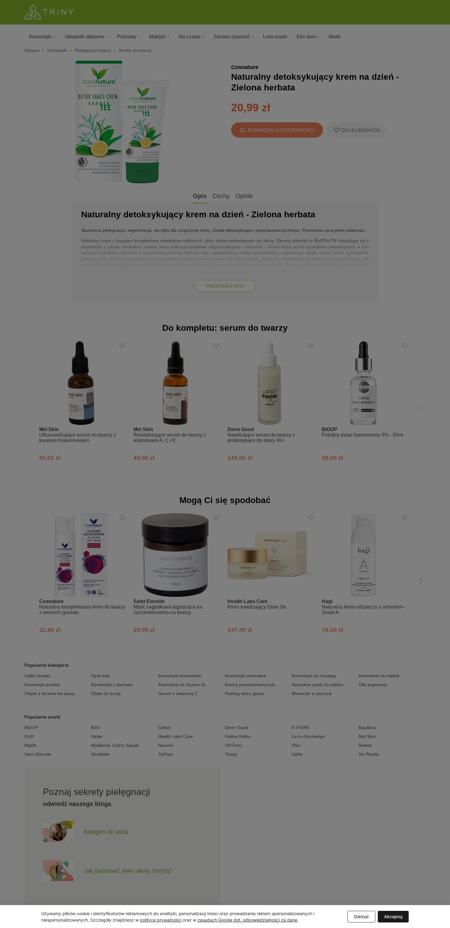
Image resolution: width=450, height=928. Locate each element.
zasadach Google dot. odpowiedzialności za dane (247, 919)
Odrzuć (361, 916)
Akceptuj (393, 916)
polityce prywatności (161, 919)
